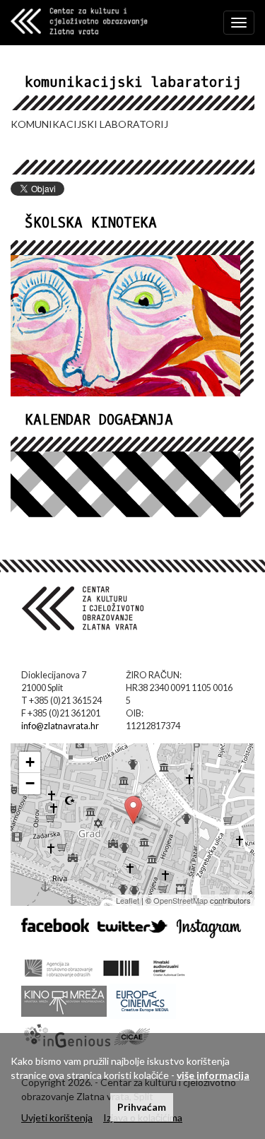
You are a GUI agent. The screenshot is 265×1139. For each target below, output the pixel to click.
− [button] (30, 783)
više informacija (213, 1075)
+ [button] (30, 762)
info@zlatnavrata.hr (60, 726)
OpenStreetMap (180, 900)
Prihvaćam (141, 1107)
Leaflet (127, 900)
